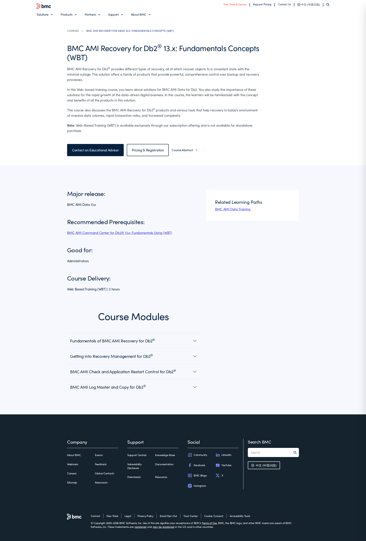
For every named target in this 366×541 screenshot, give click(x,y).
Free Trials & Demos (235, 4)
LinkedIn (226, 455)
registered (140, 527)
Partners (90, 14)
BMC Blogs (200, 475)
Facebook (199, 465)
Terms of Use (209, 523)
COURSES (73, 31)
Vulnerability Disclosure (134, 466)
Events (99, 455)
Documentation (164, 464)
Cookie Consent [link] (213, 516)
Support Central (136, 455)
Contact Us (284, 4)
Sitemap (72, 482)
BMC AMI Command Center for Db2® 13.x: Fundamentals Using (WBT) (119, 232)
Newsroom (101, 482)
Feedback (101, 464)
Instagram (200, 485)
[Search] (327, 4)
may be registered (163, 527)
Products (66, 14)
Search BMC (259, 442)
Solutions (42, 14)
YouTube (226, 465)
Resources (161, 477)
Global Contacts (104, 473)
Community (200, 455)
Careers (71, 473)
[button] (133, 341)
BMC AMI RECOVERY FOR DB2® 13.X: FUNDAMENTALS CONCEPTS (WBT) (130, 31)
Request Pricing (262, 4)
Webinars (72, 464)
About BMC (138, 14)
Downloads (133, 477)
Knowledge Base (165, 455)
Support (113, 14)
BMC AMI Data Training (232, 209)
